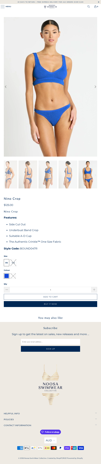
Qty (5, 284)
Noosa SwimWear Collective (35, 458)
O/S (13, 263)
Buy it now (50, 304)
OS (6, 263)
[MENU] (1, 6)
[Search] (88, 6)
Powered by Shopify (75, 458)
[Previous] (6, 87)
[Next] (95, 87)
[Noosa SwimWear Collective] (50, 6)
